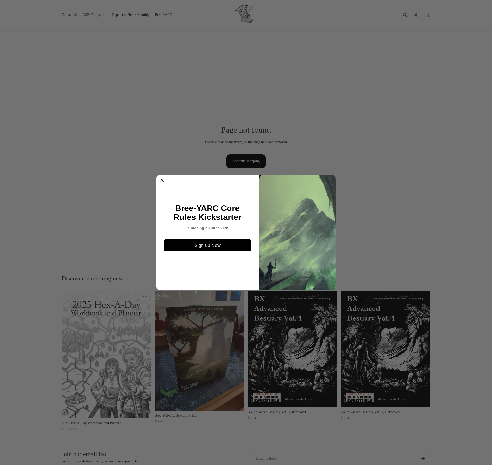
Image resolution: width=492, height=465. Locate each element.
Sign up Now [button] (207, 245)
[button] (162, 181)
